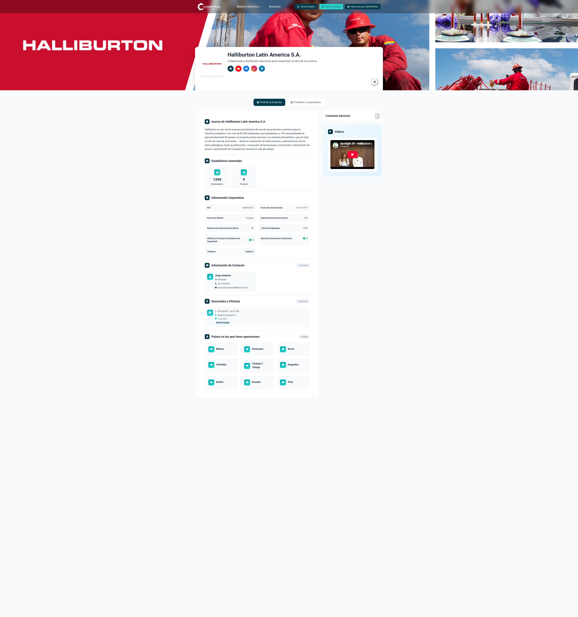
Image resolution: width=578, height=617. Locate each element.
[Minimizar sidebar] (377, 115)
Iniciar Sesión (308, 6)
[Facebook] (246, 69)
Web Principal (333, 6)
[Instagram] (254, 69)
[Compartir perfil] (374, 81)
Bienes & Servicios (248, 6)
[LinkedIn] (262, 69)
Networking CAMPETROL (364, 6)
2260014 (249, 251)
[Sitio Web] (231, 69)
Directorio (275, 6)
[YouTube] (238, 69)
